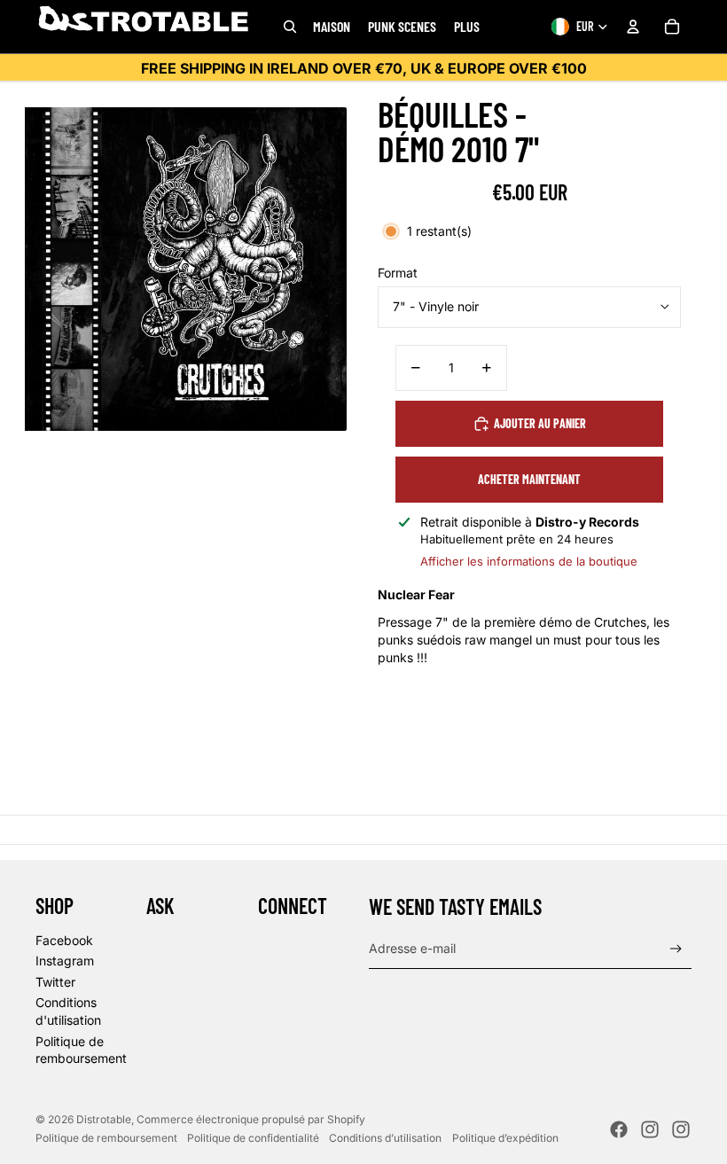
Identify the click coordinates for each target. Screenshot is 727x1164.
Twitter (55, 981)
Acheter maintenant (529, 479)
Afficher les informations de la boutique (528, 561)
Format (398, 272)
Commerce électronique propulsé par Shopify (251, 1119)
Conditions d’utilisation (385, 1137)
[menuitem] (467, 26)
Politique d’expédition (505, 1137)
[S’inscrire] (676, 949)
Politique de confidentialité (253, 1137)
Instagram (64, 960)
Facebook (64, 940)
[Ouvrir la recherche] (289, 26)
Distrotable (103, 1119)
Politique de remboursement (106, 1137)
